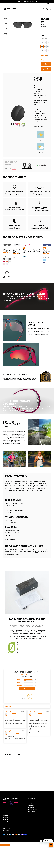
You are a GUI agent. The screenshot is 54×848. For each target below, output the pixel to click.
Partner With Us (6, 825)
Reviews (4, 823)
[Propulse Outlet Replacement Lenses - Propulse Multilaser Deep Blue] (44, 262)
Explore (27, 11)
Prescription (23, 9)
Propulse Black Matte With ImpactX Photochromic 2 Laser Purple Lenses (48, 50)
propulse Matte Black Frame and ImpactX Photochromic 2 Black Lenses (45, 46)
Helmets (30, 7)
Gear (29, 9)
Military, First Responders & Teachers (10, 826)
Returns (29, 801)
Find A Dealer (5, 817)
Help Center (5, 819)
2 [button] (25, 746)
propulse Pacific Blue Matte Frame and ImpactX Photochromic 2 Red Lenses (48, 46)
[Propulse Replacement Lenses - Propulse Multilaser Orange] (7, 261)
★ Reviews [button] (4, 845)
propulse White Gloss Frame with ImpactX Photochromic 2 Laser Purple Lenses (45, 50)
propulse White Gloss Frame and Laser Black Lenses (48, 42)
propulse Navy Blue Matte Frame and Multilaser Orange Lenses (42, 42)
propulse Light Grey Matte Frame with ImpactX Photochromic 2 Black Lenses (42, 50)
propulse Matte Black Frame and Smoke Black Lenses (42, 46)
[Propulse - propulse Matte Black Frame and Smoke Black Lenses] (4, 778)
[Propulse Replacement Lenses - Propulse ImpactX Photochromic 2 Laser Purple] (7, 264)
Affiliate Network (6, 828)
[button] (44, 55)
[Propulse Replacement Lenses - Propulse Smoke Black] (4, 259)
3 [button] (27, 746)
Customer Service (31, 798)
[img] (8, 711)
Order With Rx (46, 69)
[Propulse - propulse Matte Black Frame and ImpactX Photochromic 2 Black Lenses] (7, 778)
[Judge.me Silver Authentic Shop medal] (23, 696)
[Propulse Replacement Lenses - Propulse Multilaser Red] (4, 261)
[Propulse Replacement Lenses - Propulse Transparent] (7, 259)
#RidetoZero (26, 630)
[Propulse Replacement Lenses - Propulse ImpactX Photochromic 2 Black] (10, 261)
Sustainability (5, 815)
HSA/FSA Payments (7, 821)
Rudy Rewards (31, 805)
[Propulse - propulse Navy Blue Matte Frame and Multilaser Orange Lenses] (4, 776)
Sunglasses (24, 7)
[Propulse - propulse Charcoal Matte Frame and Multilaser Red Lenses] (7, 776)
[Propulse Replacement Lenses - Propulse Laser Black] (10, 259)
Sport (33, 9)
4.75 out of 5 (30, 674)
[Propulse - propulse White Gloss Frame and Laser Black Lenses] (10, 776)
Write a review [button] (27, 688)
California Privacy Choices (33, 809)
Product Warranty (31, 803)
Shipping (29, 800)
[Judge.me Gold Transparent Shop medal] (29, 696)
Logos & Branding (6, 830)
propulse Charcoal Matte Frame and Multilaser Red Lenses (45, 42)
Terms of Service (31, 811)
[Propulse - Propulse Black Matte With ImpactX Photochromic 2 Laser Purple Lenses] (10, 781)
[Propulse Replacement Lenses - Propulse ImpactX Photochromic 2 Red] (4, 264)
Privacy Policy (31, 807)
